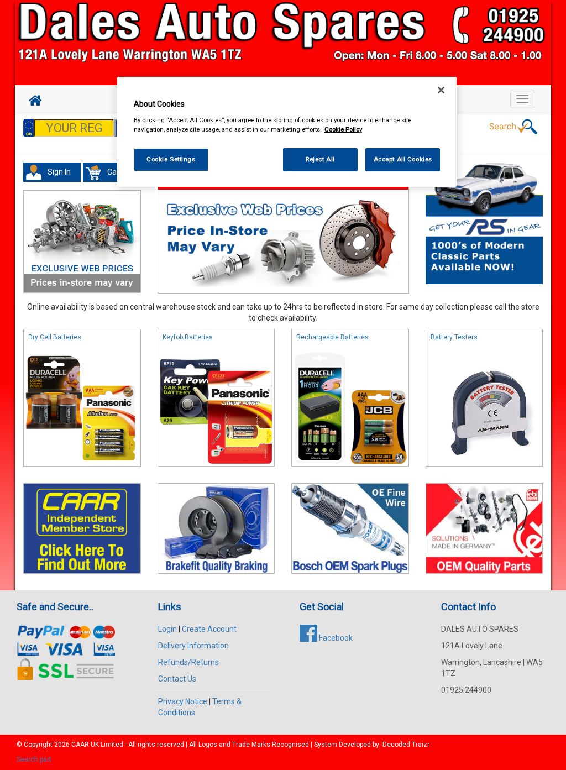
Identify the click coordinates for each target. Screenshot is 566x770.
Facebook (335, 637)
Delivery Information (193, 645)
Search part (34, 759)
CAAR (80, 744)
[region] (287, 132)
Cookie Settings (171, 159)
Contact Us (177, 678)
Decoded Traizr (405, 744)
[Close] (441, 90)
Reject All (320, 159)
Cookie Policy (343, 129)
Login (167, 629)
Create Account (209, 629)
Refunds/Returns (188, 662)
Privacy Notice (182, 701)
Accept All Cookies (403, 159)
